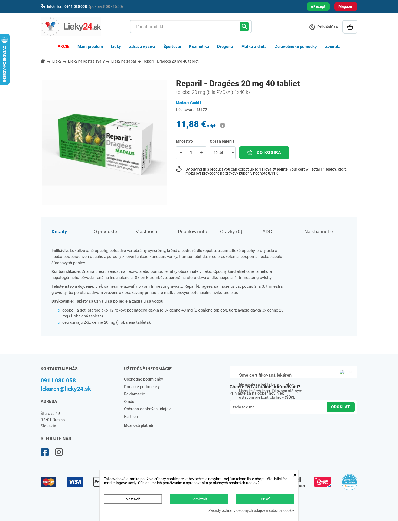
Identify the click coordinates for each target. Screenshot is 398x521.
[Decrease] (181, 153)
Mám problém (90, 46)
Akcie (63, 46)
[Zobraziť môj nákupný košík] (349, 27)
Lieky (116, 46)
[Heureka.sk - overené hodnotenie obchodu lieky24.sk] (350, 484)
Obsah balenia (223, 141)
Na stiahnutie (318, 231)
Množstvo (184, 141)
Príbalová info (192, 231)
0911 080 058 (58, 380)
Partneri (131, 416)
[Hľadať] (244, 26)
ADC (267, 231)
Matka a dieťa (254, 46)
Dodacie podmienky (142, 386)
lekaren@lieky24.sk (66, 389)
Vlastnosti (146, 231)
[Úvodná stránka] (46, 61)
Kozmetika (199, 46)
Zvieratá (333, 46)
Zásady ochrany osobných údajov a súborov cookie (251, 511)
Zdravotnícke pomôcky (296, 46)
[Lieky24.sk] (80, 26)
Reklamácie (134, 394)
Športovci (172, 46)
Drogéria (225, 46)
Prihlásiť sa (327, 27)
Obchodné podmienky (143, 379)
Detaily (59, 231)
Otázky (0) (231, 231)
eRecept (318, 6)
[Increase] (201, 153)
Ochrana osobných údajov (147, 409)
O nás (129, 401)
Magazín (345, 6)
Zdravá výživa (142, 46)
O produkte (105, 231)
